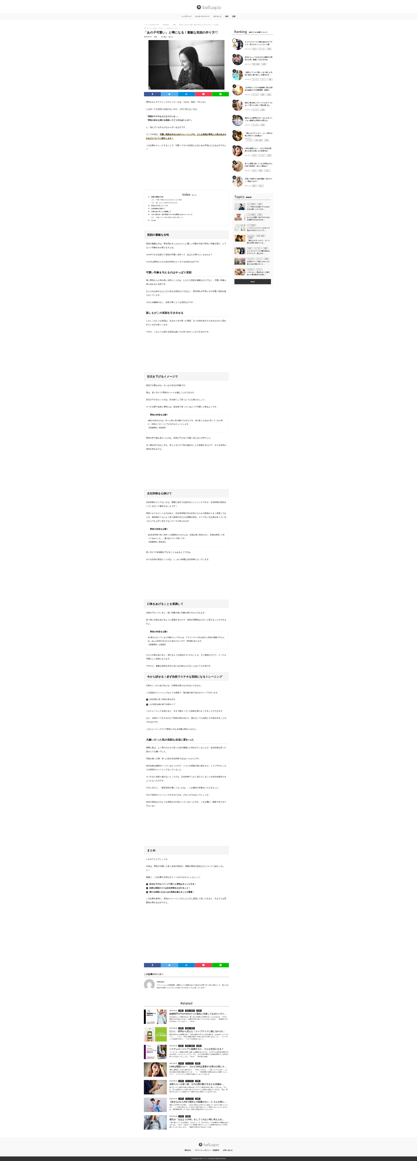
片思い (267, 171)
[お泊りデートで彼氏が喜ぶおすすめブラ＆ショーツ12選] (237, 105)
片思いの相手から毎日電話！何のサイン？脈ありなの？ (258, 180)
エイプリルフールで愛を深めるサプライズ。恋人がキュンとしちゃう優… (258, 44)
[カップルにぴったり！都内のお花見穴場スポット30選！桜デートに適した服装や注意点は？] (239, 261)
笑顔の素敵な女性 (157, 197)
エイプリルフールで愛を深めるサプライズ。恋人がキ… (258, 253)
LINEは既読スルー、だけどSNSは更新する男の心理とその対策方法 (258, 150)
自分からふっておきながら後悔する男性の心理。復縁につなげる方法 (258, 59)
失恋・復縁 (256, 64)
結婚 (198, 1011)
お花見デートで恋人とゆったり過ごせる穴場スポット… (258, 263)
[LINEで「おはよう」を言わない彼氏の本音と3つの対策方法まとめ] (155, 1123)
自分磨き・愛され (167, 37)
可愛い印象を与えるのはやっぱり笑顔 (169, 200)
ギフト (259, 270)
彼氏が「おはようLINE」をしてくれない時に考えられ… (196, 1120)
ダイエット (217, 16)
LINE (181, 1064)
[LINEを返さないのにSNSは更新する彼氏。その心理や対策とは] (155, 1070)
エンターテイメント (202, 16)
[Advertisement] (186, 170)
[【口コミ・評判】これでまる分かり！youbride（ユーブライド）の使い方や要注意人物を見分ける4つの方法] (155, 1035)
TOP (153, 25)
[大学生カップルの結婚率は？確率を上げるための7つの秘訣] (237, 90)
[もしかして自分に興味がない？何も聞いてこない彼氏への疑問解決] (237, 121)
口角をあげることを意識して (161, 212)
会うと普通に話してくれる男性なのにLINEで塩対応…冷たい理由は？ (258, 165)
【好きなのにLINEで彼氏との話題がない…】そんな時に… (197, 1102)
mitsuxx (160, 982)
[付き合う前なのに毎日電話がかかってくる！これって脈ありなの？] (237, 182)
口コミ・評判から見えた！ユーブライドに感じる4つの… (197, 1032)
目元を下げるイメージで (159, 206)
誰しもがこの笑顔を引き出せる (166, 203)
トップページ (186, 16)
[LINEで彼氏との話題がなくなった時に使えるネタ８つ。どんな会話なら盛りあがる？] (155, 1105)
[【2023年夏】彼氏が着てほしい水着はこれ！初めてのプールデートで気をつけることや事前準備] (237, 75)
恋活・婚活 (190, 1011)
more (253, 282)
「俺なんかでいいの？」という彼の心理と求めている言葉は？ (258, 135)
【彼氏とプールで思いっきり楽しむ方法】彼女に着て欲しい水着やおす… (258, 74)
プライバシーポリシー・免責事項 (207, 1151)
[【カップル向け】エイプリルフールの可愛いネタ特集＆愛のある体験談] (237, 45)
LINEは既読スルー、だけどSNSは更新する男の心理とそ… (197, 1067)
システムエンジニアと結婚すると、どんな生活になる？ (196, 1049)
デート (263, 80)
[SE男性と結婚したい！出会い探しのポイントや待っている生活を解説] (155, 1052)
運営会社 (188, 1151)
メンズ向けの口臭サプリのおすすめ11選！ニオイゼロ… (258, 208)
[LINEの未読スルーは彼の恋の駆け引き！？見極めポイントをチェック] (155, 1088)
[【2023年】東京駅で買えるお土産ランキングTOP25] (239, 272)
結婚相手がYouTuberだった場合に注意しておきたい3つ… (197, 1014)
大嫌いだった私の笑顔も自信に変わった (169, 218)
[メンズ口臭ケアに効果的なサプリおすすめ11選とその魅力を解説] (239, 207)
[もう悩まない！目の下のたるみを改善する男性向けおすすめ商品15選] (239, 217)
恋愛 (233, 16)
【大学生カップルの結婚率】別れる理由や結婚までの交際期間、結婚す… (258, 89)
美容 (226, 16)
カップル (189, 1064)
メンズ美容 (251, 204)
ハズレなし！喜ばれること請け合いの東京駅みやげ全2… (258, 274)
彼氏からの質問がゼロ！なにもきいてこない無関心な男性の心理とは (258, 120)
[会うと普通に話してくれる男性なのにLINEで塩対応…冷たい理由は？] (237, 166)
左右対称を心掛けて (158, 209)
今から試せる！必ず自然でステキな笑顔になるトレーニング (171, 215)
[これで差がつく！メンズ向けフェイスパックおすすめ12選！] (239, 228)
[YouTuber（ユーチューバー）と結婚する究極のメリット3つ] (155, 1017)
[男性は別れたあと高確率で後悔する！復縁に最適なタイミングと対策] (237, 60)
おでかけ (250, 270)
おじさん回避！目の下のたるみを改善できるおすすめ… (258, 219)
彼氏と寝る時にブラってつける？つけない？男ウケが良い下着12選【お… (258, 104)
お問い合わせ (228, 1151)
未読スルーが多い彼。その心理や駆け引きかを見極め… (196, 1084)
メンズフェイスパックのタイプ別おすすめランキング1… (258, 230)
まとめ (153, 221)
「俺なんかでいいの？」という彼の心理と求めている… (258, 242)
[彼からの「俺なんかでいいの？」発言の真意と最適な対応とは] (237, 136)
